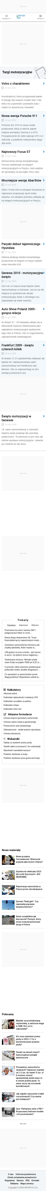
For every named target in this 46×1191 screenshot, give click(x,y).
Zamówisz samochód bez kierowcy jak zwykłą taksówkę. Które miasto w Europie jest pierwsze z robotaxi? (22, 646)
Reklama (14, 1183)
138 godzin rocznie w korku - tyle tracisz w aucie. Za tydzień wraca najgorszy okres (23, 653)
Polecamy (8, 1014)
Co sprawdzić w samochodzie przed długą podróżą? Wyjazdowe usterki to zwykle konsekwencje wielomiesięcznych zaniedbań (22, 675)
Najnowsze (23, 625)
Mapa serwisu (27, 1183)
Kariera (20, 1180)
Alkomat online (10, 693)
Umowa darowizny (12, 733)
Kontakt (35, 1180)
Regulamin (10, 1180)
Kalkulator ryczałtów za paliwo (17, 701)
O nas (10, 1174)
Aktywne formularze (20, 714)
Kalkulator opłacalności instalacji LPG (21, 697)
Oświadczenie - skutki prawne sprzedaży (22, 730)
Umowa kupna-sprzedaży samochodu (21, 718)
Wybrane (35, 625)
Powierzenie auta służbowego (17, 726)
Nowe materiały (11, 850)
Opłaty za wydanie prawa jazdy (18, 742)
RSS (28, 1180)
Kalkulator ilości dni (12, 709)
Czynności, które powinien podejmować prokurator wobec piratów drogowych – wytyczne (23, 668)
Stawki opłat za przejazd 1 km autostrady (22, 746)
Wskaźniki (13, 739)
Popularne (11, 625)
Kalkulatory (14, 689)
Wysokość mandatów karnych (17, 750)
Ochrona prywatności (26, 1174)
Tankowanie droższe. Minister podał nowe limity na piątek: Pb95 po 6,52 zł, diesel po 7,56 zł (22, 661)
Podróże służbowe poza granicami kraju (22, 758)
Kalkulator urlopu (11, 705)
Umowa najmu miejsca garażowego (20, 722)
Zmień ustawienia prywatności (21, 1177)
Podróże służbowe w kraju (15, 754)
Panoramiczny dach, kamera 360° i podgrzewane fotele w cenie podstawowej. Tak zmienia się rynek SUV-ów (21, 631)
